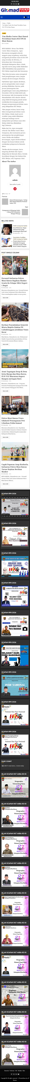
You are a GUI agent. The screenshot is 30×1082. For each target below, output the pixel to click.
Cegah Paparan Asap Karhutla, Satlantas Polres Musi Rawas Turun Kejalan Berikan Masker (15, 468)
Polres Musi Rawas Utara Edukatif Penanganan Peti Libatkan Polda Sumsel (13, 420)
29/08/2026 (5, 287)
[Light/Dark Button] (25, 17)
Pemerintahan (16, 237)
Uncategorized (19, 225)
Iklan (24, 1071)
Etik (16, 1071)
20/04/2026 (17, 233)
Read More (5, 297)
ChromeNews (22, 1078)
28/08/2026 (5, 334)
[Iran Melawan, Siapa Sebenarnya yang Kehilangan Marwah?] (7, 229)
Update (25, 225)
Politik (4, 33)
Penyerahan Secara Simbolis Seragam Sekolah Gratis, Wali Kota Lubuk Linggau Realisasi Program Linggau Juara (19, 245)
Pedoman (12, 1071)
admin (15, 180)
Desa (4, 364)
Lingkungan (6, 457)
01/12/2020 (5, 43)
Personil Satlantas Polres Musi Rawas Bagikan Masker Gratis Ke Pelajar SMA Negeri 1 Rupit (14, 282)
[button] (2, 17)
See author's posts (15, 184)
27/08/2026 (5, 425)
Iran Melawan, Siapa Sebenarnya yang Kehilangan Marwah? (20, 229)
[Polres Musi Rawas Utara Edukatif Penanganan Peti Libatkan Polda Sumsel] (15, 405)
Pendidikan (22, 237)
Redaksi (20, 1071)
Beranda (6, 1071)
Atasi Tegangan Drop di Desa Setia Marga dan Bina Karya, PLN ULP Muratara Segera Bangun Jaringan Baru (14, 375)
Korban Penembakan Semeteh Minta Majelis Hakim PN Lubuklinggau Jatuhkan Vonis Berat (15, 328)
